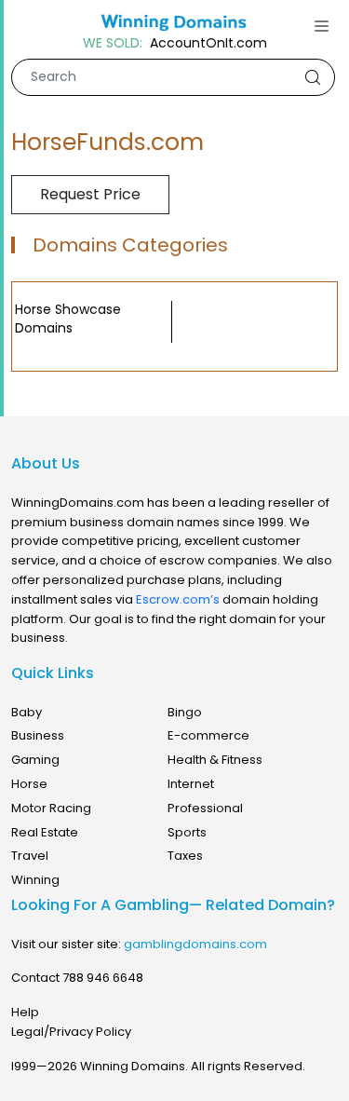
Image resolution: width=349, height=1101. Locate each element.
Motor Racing (51, 808)
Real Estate (44, 832)
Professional (205, 808)
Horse (29, 784)
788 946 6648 (102, 977)
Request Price (90, 194)
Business (37, 735)
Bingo (185, 712)
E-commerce (208, 735)
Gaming (35, 759)
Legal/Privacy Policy (71, 1031)
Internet (191, 784)
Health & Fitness (215, 759)
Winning (35, 880)
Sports (187, 832)
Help (25, 1012)
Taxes (185, 855)
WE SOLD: (112, 43)
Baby (26, 712)
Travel (29, 855)
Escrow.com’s (178, 599)
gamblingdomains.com (195, 944)
